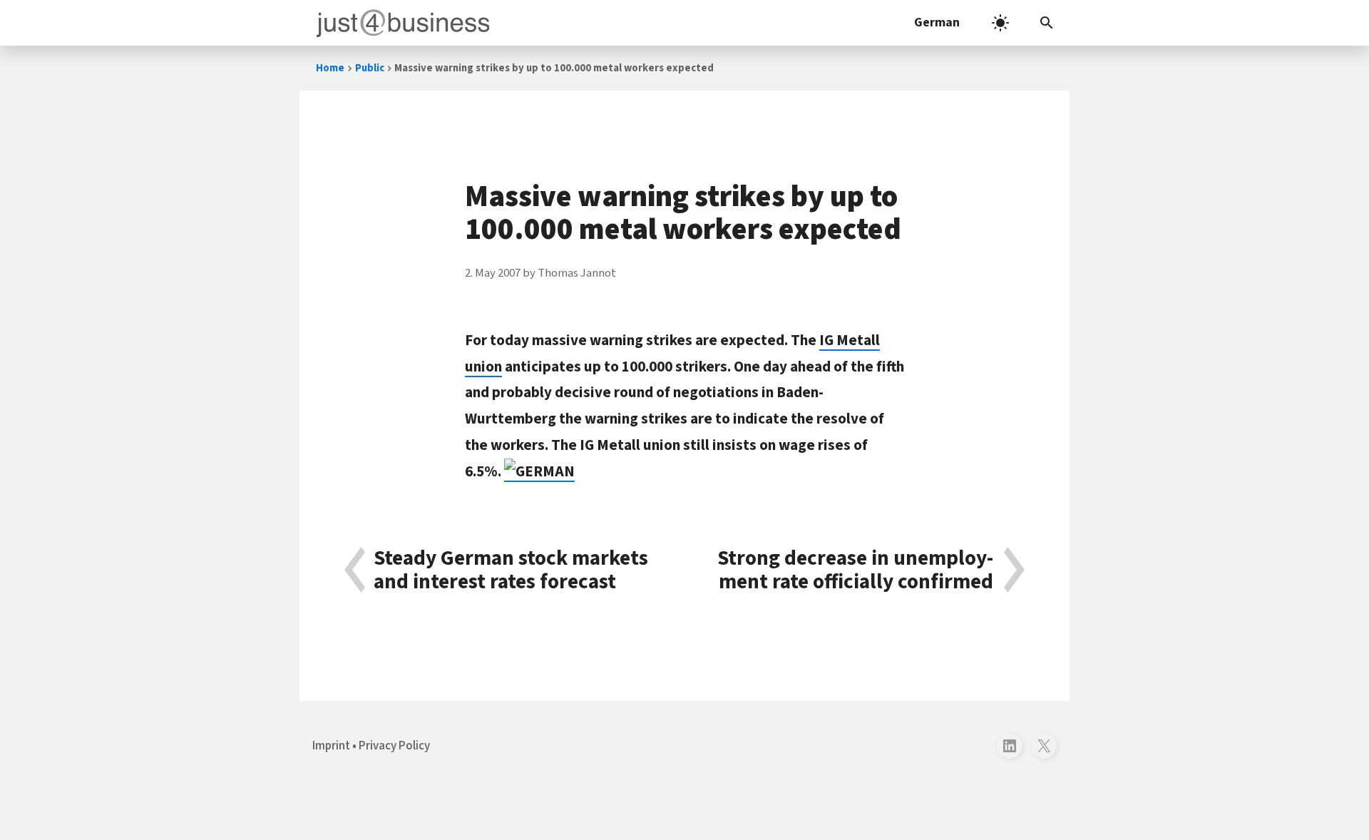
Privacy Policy (394, 745)
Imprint (331, 745)
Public (369, 68)
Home (330, 68)
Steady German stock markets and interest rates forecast (511, 570)
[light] (1000, 23)
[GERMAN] (539, 471)
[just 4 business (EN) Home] (400, 23)
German (937, 22)
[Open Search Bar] (1047, 23)
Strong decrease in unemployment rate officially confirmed (855, 570)
